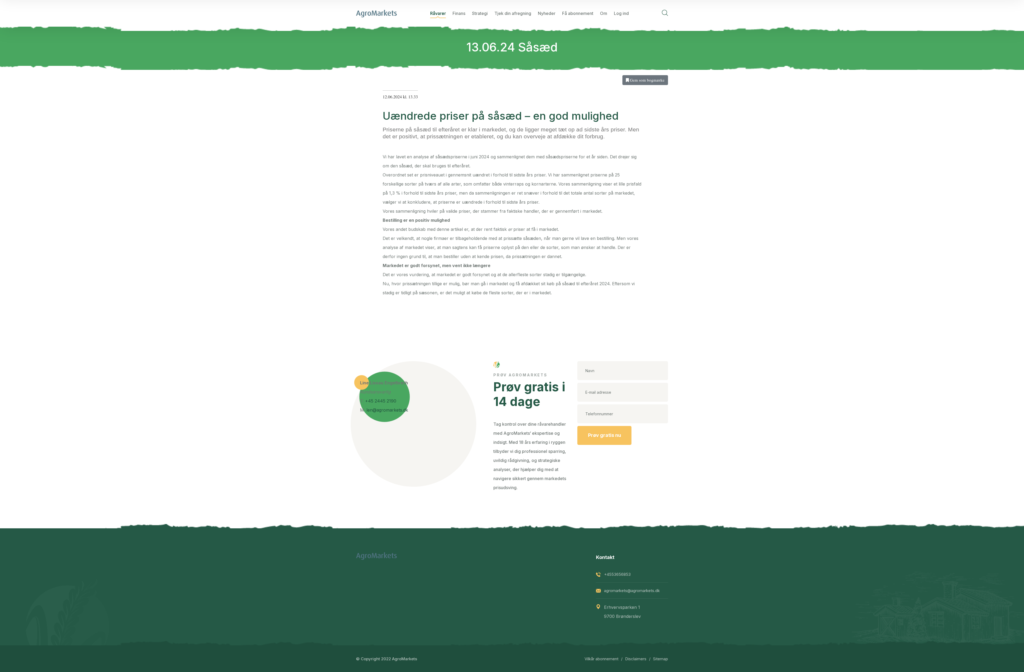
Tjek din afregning (512, 13)
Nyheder (546, 13)
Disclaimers (635, 659)
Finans (459, 13)
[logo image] (376, 13)
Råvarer (438, 13)
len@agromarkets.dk (387, 410)
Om (603, 13)
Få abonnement (577, 13)
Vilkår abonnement (601, 659)
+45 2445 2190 (380, 401)
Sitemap (660, 659)
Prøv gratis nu (604, 435)
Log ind (621, 13)
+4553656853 (617, 574)
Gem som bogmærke (647, 80)
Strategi (480, 13)
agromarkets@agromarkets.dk (632, 590)
